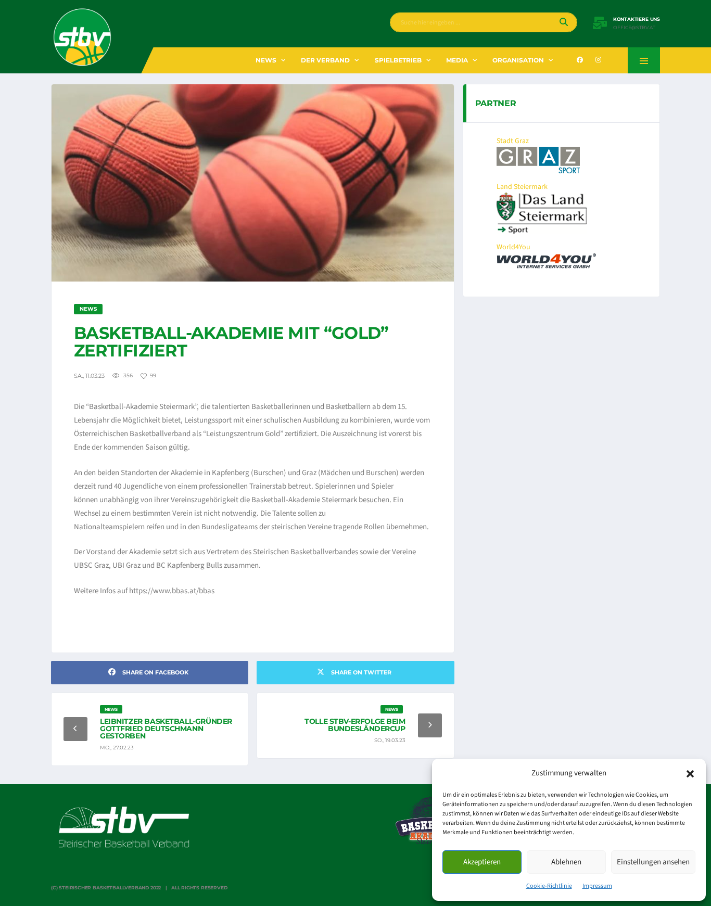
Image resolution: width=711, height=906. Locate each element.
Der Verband (325, 60)
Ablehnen (566, 862)
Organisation (518, 60)
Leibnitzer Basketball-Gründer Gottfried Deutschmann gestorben (166, 729)
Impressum (597, 886)
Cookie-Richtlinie (549, 886)
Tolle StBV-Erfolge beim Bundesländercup (354, 725)
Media (457, 60)
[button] (690, 773)
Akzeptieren (482, 862)
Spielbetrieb (398, 60)
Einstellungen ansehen (653, 862)
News (266, 60)
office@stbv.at (634, 27)
